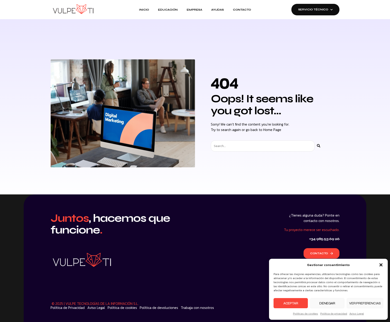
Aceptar (290, 303)
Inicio (144, 9)
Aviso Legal (356, 314)
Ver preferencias (365, 303)
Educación (168, 9)
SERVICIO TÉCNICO (313, 9)
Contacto (242, 9)
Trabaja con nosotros (197, 307)
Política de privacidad (333, 314)
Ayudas (217, 9)
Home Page (272, 129)
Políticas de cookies (305, 314)
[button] (381, 265)
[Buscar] (319, 146)
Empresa (194, 9)
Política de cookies (122, 307)
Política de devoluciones (159, 307)
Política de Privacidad (68, 307)
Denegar (327, 303)
